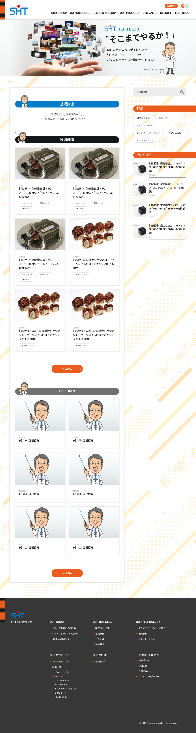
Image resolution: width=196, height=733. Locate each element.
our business (79, 13)
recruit (166, 13)
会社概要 (99, 633)
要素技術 (143, 633)
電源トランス (165, 117)
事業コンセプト (102, 628)
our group (59, 13)
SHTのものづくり (60, 661)
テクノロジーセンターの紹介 (152, 628)
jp (183, 6)
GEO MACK (175, 132)
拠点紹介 (99, 644)
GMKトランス (143, 117)
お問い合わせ (145, 671)
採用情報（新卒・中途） (149, 655)
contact (171, 6)
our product (129, 13)
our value (149, 13)
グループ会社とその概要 (64, 628)
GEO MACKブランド (61, 639)
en (187, 6)
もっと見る (67, 368)
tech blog (182, 13)
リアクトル (59, 676)
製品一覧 (56, 667)
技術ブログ (144, 660)
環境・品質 (100, 661)
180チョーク (60, 693)
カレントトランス (145, 140)
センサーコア (61, 684)
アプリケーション (146, 639)
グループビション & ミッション (66, 633)
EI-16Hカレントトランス (148, 132)
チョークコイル (144, 125)
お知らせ (143, 665)
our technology (104, 13)
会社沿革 (99, 639)
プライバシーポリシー (149, 676)
